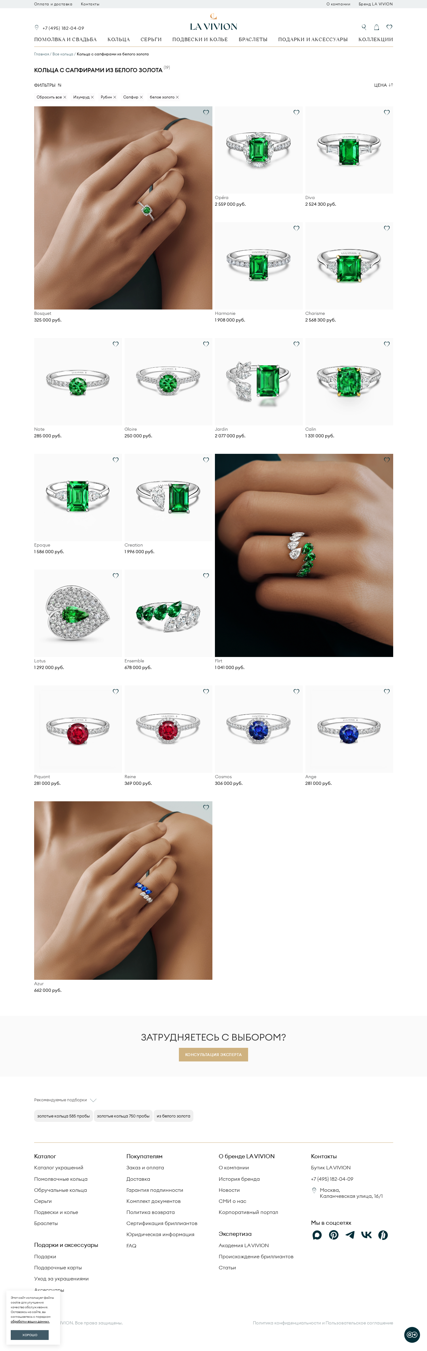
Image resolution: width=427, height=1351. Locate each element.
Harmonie (225, 313)
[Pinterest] (333, 1235)
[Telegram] (350, 1235)
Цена (380, 85)
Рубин (106, 97)
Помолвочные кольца (61, 1179)
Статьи (227, 1267)
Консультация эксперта (213, 1054)
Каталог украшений (58, 1167)
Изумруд (81, 97)
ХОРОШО (29, 1335)
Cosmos (223, 776)
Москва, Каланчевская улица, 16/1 (351, 1193)
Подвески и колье (200, 39)
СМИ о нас (232, 1201)
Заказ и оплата (145, 1167)
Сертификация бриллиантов (162, 1223)
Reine (130, 776)
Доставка (138, 1179)
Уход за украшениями (61, 1278)
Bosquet (42, 313)
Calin (310, 429)
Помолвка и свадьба (65, 39)
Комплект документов (153, 1201)
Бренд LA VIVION (376, 4)
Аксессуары (49, 1290)
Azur (39, 983)
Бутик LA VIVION (331, 1167)
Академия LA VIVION (244, 1245)
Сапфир (130, 97)
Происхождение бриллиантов (256, 1256)
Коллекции (375, 39)
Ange (310, 776)
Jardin (221, 429)
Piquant (42, 776)
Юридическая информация (160, 1234)
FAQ (131, 1245)
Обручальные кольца (60, 1190)
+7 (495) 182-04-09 (63, 28)
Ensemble (134, 661)
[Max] (317, 1235)
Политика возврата (150, 1212)
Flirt (218, 661)
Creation (134, 545)
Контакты (90, 4)
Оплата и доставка (53, 4)
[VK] (366, 1235)
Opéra (222, 197)
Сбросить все (49, 97)
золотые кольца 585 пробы (63, 1115)
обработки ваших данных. (30, 1321)
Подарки (45, 1256)
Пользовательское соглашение (359, 1323)
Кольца (118, 39)
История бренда (239, 1179)
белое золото (162, 97)
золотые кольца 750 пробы (123, 1115)
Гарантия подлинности (154, 1190)
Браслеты (253, 39)
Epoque (42, 545)
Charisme (315, 313)
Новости (229, 1190)
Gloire (131, 429)
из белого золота (173, 1115)
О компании (338, 4)
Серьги (151, 39)
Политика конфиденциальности (287, 1323)
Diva (310, 197)
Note (39, 429)
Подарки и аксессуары (313, 39)
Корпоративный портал (248, 1212)
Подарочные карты (58, 1267)
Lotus (40, 661)
